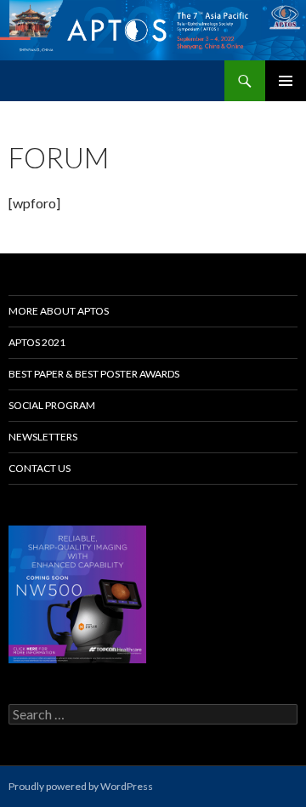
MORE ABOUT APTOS (58, 310)
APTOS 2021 (36, 342)
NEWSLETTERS (42, 436)
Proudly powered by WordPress (80, 786)
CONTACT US (39, 468)
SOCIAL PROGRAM (51, 405)
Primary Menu (285, 80)
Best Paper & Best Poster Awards (93, 373)
